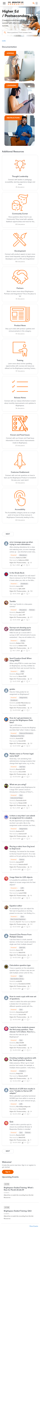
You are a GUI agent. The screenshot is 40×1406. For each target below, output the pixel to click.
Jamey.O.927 (20, 862)
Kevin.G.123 (19, 738)
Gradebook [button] (24, 583)
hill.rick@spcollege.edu (23, 1106)
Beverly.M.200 (20, 769)
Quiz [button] (21, 795)
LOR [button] (22, 888)
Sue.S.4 (18, 922)
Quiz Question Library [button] (17, 979)
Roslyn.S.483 (23, 803)
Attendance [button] (23, 555)
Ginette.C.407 (20, 612)
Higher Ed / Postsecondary (18, 562)
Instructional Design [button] (16, 798)
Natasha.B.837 (23, 864)
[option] (7, 1184)
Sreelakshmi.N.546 (24, 984)
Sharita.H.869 (20, 1135)
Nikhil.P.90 (22, 952)
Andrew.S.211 (20, 831)
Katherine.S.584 (21, 557)
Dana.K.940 (22, 1014)
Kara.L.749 (19, 950)
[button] (33, 3)
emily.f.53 (19, 981)
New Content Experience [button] (18, 919)
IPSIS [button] (22, 671)
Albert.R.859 (20, 1043)
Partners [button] (31, 610)
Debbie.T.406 (20, 643)
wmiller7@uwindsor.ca (23, 703)
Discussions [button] (23, 610)
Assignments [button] (23, 697)
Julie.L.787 (22, 615)
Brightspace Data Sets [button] (17, 736)
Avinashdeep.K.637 (22, 1012)
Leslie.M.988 (20, 890)
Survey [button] (23, 640)
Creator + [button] (22, 1071)
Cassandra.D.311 (21, 800)
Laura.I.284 (19, 586)
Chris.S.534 (22, 705)
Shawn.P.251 (20, 674)
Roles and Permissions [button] (26, 733)
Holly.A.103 (19, 1073)
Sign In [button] (7, 1172)
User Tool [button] (22, 767)
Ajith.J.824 (22, 588)
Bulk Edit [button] (22, 947)
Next (8, 534)
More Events (34, 1226)
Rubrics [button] (22, 859)
